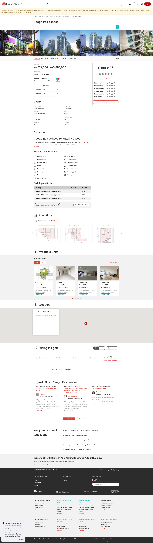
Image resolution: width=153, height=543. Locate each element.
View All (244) (113, 262)
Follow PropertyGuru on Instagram (108, 470)
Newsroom (66, 480)
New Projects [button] (39, 4)
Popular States (106, 500)
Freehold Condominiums (50, 465)
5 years (110, 348)
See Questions (83, 419)
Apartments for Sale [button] (62, 524)
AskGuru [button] (37, 524)
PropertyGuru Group (40, 476)
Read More (37, 146)
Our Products (37, 482)
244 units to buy (40, 89)
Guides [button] (49, 4)
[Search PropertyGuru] (116, 484)
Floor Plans (44, 58)
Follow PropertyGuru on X (116, 470)
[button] (86, 323)
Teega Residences (40, 287)
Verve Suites (104, 524)
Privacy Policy (14, 531)
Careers (36, 485)
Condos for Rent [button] (83, 526)
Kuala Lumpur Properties (107, 503)
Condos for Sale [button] (61, 526)
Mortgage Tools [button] (39, 522)
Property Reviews (39, 503)
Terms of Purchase (75, 539)
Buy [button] (22, 4)
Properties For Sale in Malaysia (65, 505)
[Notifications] (142, 4)
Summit (90, 491)
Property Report (115, 491)
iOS (56, 469)
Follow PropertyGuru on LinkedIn (114, 470)
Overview (37, 58)
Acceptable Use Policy (40, 539)
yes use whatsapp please (99, 388)
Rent (43, 262)
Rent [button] (29, 4)
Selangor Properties (106, 505)
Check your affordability (110, 360)
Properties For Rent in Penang (86, 507)
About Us (36, 480)
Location (63, 58)
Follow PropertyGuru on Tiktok (118, 470)
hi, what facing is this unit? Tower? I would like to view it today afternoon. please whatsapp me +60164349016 (75, 390)
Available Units (54, 58)
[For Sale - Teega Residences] (43, 273)
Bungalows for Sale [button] (62, 528)
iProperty (38, 491)
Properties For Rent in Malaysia (86, 505)
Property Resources (41, 519)
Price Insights (71, 58)
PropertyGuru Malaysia (42, 500)
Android (50, 469)
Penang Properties (105, 507)
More (55, 4)
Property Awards (62, 491)
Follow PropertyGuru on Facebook (106, 470)
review (108, 79)
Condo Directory (39, 505)
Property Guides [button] (39, 526)
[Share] (117, 27)
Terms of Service (53, 539)
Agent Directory (39, 507)
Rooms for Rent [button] (83, 528)
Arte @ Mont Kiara (105, 526)
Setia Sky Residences (106, 522)
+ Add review (105, 102)
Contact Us (67, 476)
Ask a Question (69, 419)
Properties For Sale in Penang (64, 507)
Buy (37, 262)
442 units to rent (40, 93)
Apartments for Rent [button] (84, 524)
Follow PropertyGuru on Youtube (111, 470)
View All (56, 220)
